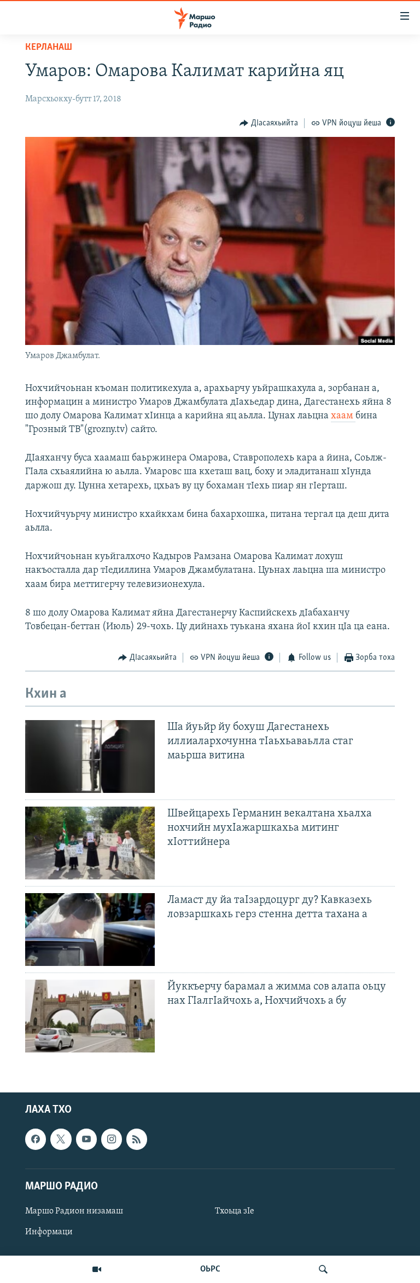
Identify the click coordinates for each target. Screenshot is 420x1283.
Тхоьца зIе (234, 1211)
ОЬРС (210, 1269)
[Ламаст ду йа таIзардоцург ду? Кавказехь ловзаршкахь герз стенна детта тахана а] (90, 929)
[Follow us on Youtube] (86, 1139)
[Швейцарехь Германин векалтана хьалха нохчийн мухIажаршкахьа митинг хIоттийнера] (90, 843)
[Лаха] (323, 1269)
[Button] (269, 123)
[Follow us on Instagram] (111, 1139)
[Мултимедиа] (96, 1269)
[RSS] (136, 1139)
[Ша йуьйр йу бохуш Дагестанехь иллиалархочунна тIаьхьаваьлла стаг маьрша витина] (90, 756)
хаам (343, 416)
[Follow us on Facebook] (35, 1139)
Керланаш (48, 48)
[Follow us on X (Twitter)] (60, 1139)
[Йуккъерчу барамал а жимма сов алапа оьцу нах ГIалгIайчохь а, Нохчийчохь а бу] (90, 1016)
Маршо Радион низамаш (74, 1211)
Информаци (49, 1232)
